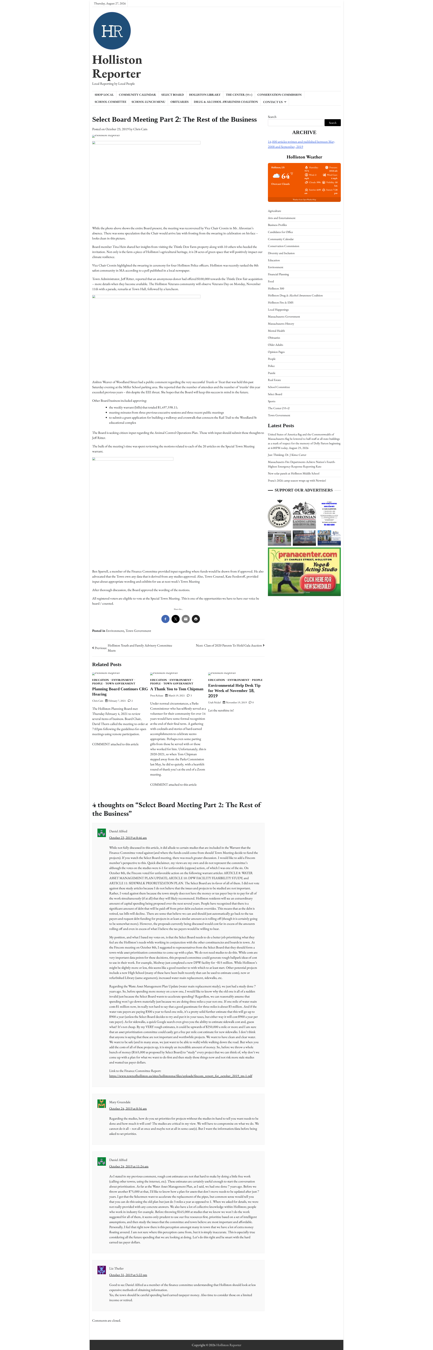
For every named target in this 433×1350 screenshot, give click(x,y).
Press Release (156, 695)
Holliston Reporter (117, 66)
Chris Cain (140, 129)
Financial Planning (278, 274)
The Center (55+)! (279, 408)
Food (271, 281)
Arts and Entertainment (281, 218)
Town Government (138, 630)
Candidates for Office (280, 232)
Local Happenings (278, 309)
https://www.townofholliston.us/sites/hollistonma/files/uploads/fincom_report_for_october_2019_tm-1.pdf (180, 1076)
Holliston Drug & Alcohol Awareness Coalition (295, 295)
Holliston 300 (276, 288)
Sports (271, 401)
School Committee (110, 102)
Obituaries (179, 102)
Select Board (172, 95)
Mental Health (276, 331)
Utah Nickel (214, 702)
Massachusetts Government (284, 316)
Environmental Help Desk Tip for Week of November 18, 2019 (234, 691)
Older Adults (275, 345)
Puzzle (271, 373)
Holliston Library (205, 95)
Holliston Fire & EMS (280, 302)
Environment (115, 630)
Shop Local (104, 95)
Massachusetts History (281, 323)
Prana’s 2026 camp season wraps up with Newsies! (297, 480)
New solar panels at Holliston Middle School (293, 473)
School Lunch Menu (148, 102)
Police (271, 366)
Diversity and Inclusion (281, 253)
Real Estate (274, 380)
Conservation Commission (279, 95)
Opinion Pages (276, 352)
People (97, 683)
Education (100, 680)
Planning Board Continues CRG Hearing (120, 691)
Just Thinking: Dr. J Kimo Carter (287, 455)
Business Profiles (277, 225)
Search (272, 116)
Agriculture (274, 211)
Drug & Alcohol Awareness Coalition (226, 102)
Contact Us (273, 102)
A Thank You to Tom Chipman (176, 689)
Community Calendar (137, 95)
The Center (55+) (239, 95)
